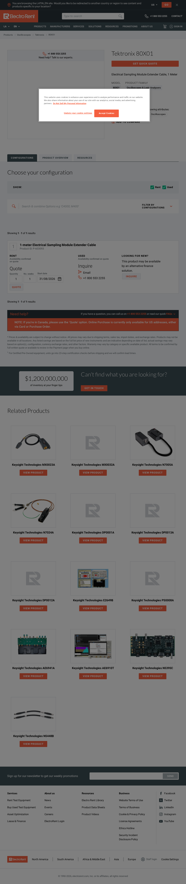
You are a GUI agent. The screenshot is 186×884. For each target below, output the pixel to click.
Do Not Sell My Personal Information (69, 103)
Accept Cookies (106, 113)
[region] (94, 105)
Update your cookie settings (78, 113)
